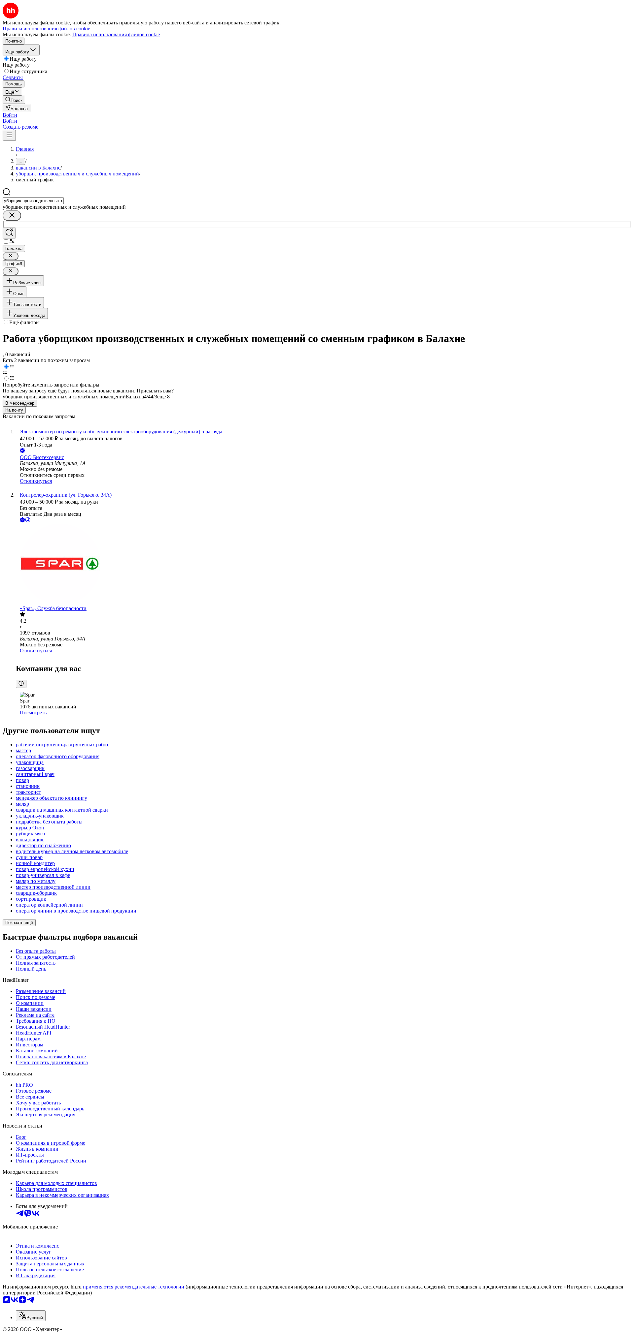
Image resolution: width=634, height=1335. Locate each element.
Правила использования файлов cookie (116, 34)
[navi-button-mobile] (9, 135)
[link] (14, 100)
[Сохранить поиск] (9, 233)
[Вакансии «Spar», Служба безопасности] (323, 564)
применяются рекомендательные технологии (133, 1286)
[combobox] (33, 200)
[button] (10, 115)
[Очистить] (12, 215)
